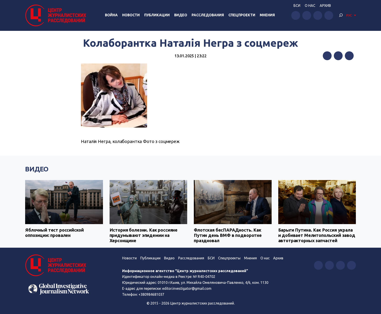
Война (111, 15)
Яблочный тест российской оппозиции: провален (54, 232)
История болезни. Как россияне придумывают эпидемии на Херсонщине (144, 235)
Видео (180, 15)
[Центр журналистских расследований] (57, 15)
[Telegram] (349, 55)
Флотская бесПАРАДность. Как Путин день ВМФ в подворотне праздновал (228, 235)
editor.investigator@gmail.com (186, 288)
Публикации (157, 15)
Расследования (208, 15)
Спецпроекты (229, 258)
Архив (325, 5)
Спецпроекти (241, 15)
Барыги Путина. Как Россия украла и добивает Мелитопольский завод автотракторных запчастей (316, 235)
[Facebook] (327, 55)
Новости (131, 15)
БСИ (296, 5)
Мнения (267, 15)
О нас (310, 5)
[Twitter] (338, 55)
